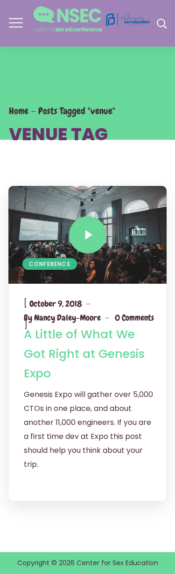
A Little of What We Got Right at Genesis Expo (84, 354)
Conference (49, 264)
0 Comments (134, 317)
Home (18, 111)
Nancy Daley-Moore (67, 317)
